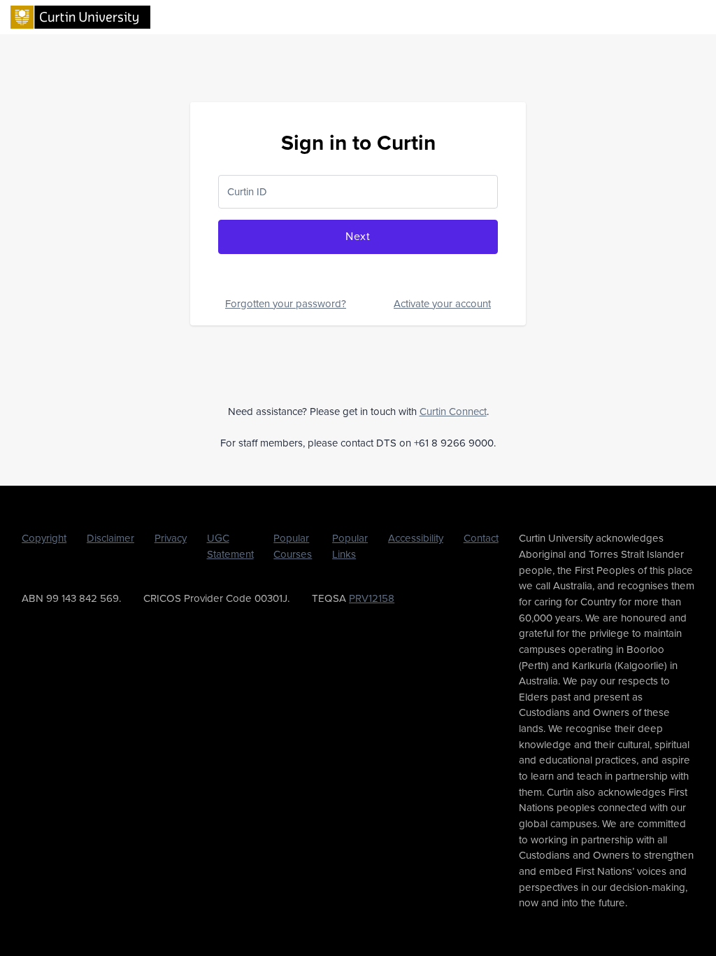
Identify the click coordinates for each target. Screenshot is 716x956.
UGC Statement (230, 546)
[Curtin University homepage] (80, 16)
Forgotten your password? (285, 303)
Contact (481, 538)
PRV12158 (371, 598)
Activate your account (442, 303)
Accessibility (415, 538)
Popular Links (350, 546)
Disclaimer (110, 538)
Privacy (171, 538)
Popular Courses (292, 546)
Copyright (44, 538)
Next (358, 236)
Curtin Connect (453, 411)
